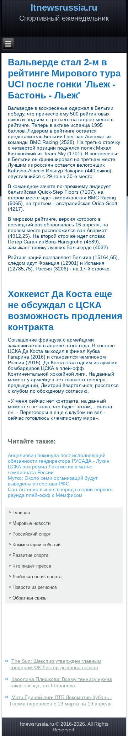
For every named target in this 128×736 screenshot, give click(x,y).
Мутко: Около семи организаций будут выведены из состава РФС (52, 481)
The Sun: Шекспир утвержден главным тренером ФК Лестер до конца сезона (55, 664)
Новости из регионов (34, 587)
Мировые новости (31, 523)
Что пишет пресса (31, 566)
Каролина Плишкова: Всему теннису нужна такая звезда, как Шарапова (61, 682)
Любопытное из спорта (37, 576)
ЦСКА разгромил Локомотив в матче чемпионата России (50, 469)
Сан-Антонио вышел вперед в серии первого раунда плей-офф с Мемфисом (60, 492)
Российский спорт (31, 534)
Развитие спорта (30, 555)
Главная (21, 512)
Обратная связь (29, 598)
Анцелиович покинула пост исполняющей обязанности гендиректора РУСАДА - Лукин (59, 458)
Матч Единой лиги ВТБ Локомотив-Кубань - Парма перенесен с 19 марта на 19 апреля (61, 700)
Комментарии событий (36, 544)
